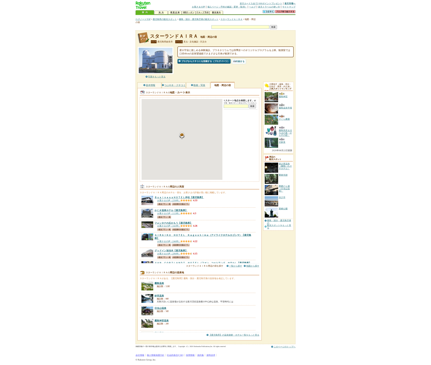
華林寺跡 (283, 175)
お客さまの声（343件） (168, 226)
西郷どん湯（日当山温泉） (284, 188)
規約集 (200, 355)
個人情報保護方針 (155, 355)
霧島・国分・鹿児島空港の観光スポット (198, 19)
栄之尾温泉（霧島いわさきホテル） (285, 166)
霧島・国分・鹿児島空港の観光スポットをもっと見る (279, 224)
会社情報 (140, 355)
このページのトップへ (284, 346)
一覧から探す (235, 266)
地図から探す (252, 266)
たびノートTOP (143, 19)
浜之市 (282, 197)
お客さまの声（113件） (168, 213)
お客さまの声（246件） (168, 241)
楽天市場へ (290, 3)
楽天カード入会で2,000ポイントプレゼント (261, 3)
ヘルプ (252, 7)
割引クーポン (188, 12)
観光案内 (216, 12)
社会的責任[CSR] (175, 355)
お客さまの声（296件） (168, 253)
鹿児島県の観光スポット (165, 19)
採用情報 (190, 355)
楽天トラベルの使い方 (269, 7)
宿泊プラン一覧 (164, 204)
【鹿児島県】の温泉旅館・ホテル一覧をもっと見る (234, 335)
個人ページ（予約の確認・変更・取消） (227, 7)
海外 (161, 12)
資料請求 (210, 355)
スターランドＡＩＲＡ (231, 19)
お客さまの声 (198, 7)
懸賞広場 (175, 12)
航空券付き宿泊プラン (181, 204)
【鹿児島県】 (179, 197)
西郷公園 (283, 208)
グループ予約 (202, 12)
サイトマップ (288, 7)
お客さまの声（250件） (168, 200)
